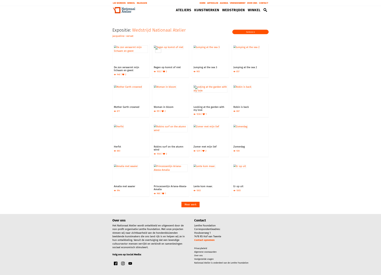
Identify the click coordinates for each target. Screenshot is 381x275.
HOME (203, 3)
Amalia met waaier (124, 186)
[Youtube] (130, 264)
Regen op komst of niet (167, 67)
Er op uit (238, 186)
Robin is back (241, 107)
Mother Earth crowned (126, 107)
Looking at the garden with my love (208, 108)
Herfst (117, 146)
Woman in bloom (164, 107)
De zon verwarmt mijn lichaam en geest (126, 69)
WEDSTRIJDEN (233, 10)
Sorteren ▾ (250, 32)
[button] (265, 10)
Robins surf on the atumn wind (168, 148)
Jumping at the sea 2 (245, 67)
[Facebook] (115, 264)
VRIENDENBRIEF (237, 3)
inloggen (142, 3)
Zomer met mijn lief (205, 146)
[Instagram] (123, 264)
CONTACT (263, 3)
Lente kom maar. (203, 186)
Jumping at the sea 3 (205, 67)
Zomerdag (239, 146)
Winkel (131, 3)
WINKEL (254, 10)
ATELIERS (183, 10)
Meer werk (190, 204)
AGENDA (224, 3)
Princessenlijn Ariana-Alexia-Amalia (170, 188)
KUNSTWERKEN (206, 10)
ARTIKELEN (212, 3)
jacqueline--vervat (122, 36)
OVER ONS (252, 3)
